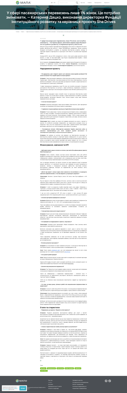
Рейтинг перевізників (77, 384)
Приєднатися (97, 2)
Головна (17, 31)
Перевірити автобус (77, 380)
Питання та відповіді (53, 388)
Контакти (50, 384)
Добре (23, 388)
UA (51, 2)
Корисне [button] (106, 2)
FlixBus (53, 277)
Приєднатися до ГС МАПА (55, 386)
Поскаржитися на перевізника (80, 382)
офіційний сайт (56, 250)
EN (54, 2)
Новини (90, 2)
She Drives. (71, 263)
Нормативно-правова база (79, 388)
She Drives (65, 46)
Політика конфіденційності (79, 386)
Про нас (83, 2)
